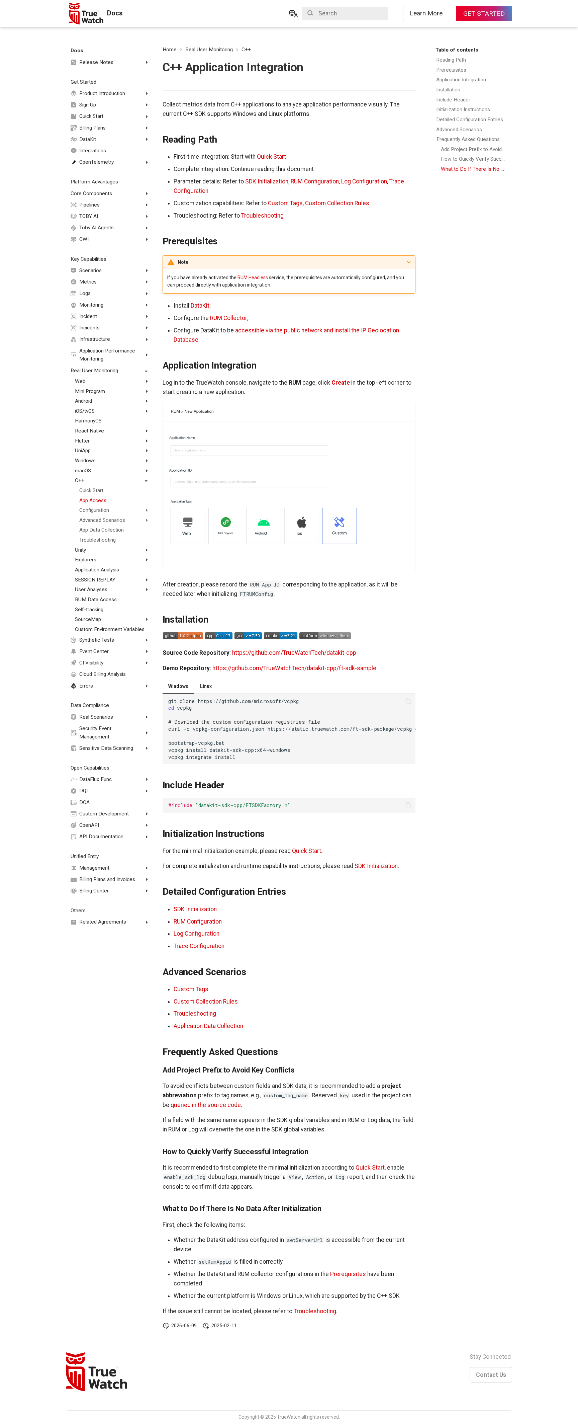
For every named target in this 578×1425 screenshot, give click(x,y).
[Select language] (293, 13)
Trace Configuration (199, 946)
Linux (206, 686)
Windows (178, 686)
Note (183, 262)
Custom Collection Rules (337, 203)
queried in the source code (206, 1105)
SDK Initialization (266, 181)
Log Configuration (364, 181)
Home (170, 50)
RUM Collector (228, 318)
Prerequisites (348, 1274)
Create (340, 382)
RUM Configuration (315, 181)
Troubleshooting (262, 215)
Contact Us (491, 1374)
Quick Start (271, 156)
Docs (77, 51)
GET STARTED (484, 13)
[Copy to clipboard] (408, 701)
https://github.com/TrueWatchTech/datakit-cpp (294, 652)
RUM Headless (252, 277)
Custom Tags (285, 203)
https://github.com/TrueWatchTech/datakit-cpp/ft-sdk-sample (294, 668)
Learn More (426, 13)
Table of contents (457, 50)
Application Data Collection (208, 1026)
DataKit (200, 305)
